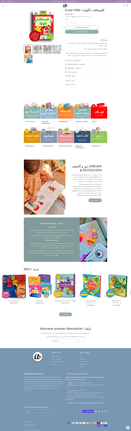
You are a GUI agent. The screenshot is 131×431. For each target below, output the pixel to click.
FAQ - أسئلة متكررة (56, 359)
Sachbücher (29, 146)
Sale (93, 121)
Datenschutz (83, 361)
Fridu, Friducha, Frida (13, 300)
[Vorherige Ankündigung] (40, 1)
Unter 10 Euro (30, 121)
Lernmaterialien (47, 146)
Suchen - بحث (55, 364)
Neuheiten (95, 146)
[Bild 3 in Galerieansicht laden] (47, 49)
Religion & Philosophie (79, 146)
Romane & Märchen (65, 146)
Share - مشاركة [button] (70, 80)
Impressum (82, 359)
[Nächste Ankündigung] (90, 1)
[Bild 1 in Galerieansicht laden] (28, 49)
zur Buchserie (95, 200)
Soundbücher (63, 121)
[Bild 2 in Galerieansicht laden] (37, 49)
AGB (81, 356)
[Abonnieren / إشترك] (77, 341)
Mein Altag (39, 300)
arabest (29, 430)
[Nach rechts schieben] (69, 310)
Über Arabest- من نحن (57, 356)
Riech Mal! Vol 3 (91, 300)
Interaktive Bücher (82, 121)
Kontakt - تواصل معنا (57, 361)
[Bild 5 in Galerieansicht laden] (28, 58)
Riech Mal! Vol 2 (116, 300)
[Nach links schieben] (62, 310)
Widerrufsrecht (84, 364)
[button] (3, 5)
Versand (74, 16)
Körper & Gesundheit (46, 122)
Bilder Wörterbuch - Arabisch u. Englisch (65, 300)
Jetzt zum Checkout (82, 32)
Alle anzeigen (65, 314)
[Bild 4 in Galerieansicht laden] (57, 49)
